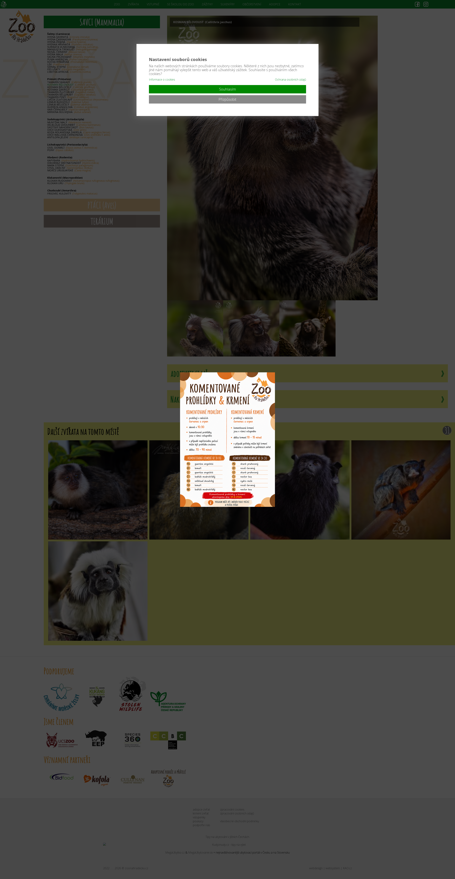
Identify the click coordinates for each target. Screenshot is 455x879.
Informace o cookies (162, 79)
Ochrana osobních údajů (290, 79)
